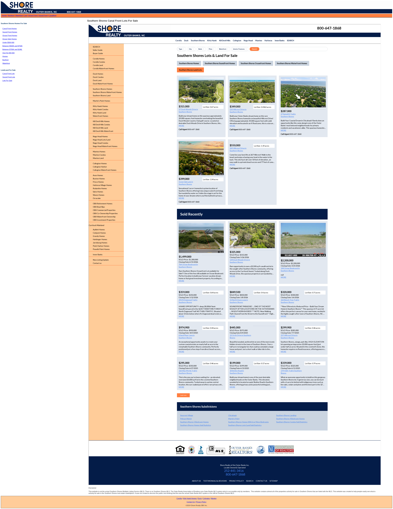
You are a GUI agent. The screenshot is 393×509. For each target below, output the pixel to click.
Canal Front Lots (8, 73)
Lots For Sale (7, 80)
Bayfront (11, 15)
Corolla (179, 498)
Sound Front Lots (8, 77)
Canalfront (52, 15)
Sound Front (42, 15)
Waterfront (19, 15)
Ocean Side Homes (9, 39)
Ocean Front (33, 15)
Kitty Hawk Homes (190, 498)
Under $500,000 (8, 42)
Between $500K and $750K (12, 46)
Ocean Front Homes (9, 35)
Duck (200, 498)
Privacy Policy (201, 502)
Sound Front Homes (9, 32)
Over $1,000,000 (8, 53)
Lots (25, 15)
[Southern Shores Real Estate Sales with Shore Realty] (42, 13)
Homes (4, 15)
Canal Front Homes (9, 28)
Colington (206, 498)
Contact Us (191, 502)
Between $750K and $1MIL (12, 49)
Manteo (213, 498)
